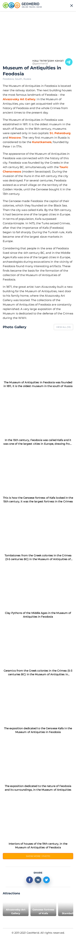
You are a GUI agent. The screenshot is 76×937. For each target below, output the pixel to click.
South (19, 78)
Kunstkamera (41, 142)
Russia (27, 78)
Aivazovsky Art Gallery (19, 99)
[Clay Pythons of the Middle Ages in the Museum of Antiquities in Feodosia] (38, 586)
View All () (63, 327)
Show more (38, 856)
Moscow (15, 137)
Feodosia (9, 78)
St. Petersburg (60, 133)
